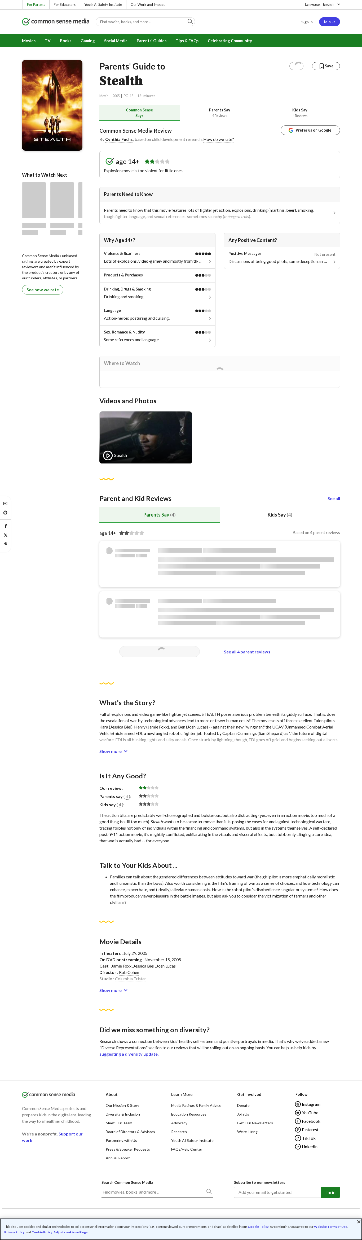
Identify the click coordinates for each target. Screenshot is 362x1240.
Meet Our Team (119, 1123)
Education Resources (188, 1114)
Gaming (88, 40)
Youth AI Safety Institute (103, 4)
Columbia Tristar (130, 978)
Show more (110, 751)
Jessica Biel (120, 726)
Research (179, 1131)
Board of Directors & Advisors (130, 1131)
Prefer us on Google (313, 130)
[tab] (139, 113)
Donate (243, 1105)
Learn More (182, 1094)
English (328, 4)
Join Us (243, 1114)
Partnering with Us (121, 1140)
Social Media (115, 40)
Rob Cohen (129, 972)
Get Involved (249, 1094)
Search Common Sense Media (127, 1182)
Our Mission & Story (122, 1105)
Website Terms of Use (330, 1227)
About (112, 1094)
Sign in (307, 22)
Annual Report (118, 1158)
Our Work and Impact (148, 4)
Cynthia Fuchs (119, 139)
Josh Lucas (197, 726)
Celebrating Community (230, 40)
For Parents (36, 4)
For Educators (65, 4)
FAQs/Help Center (186, 1149)
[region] (181, 1229)
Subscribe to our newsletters (259, 1182)
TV (48, 40)
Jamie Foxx (158, 726)
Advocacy (179, 1123)
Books (65, 40)
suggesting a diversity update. (129, 1053)
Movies (29, 40)
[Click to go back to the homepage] (55, 22)
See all (334, 498)
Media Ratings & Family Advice (196, 1105)
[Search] (209, 1192)
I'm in (330, 1192)
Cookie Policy (258, 1227)
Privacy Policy (14, 1232)
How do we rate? (218, 139)
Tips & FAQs (187, 40)
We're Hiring (247, 1131)
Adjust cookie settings (71, 1232)
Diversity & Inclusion (123, 1114)
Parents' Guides (151, 40)
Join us (329, 21)
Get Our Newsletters (255, 1123)
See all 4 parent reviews (247, 651)
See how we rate (43, 289)
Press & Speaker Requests (128, 1149)
